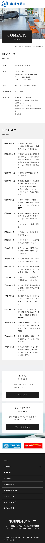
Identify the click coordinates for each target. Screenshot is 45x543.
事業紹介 (7, 473)
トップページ (19, 46)
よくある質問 (9, 508)
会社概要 (28, 46)
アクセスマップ (10, 502)
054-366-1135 (24, 77)
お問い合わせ (9, 484)
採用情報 (7, 478)
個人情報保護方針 (11, 490)
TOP (6, 461)
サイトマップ (9, 496)
